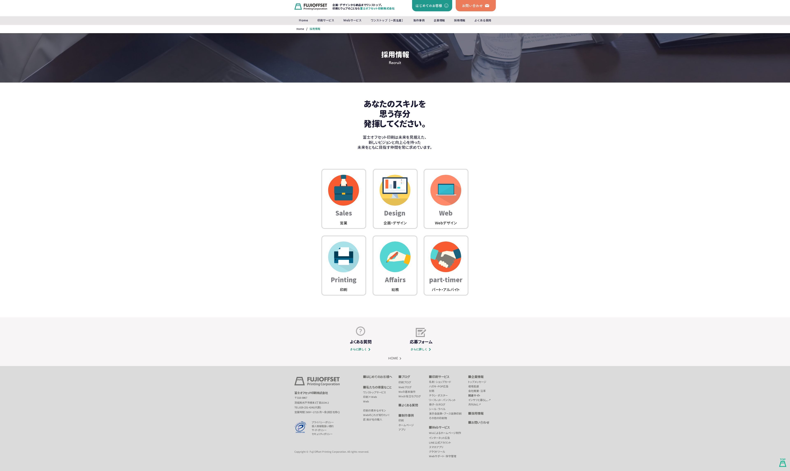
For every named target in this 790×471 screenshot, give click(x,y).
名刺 (431, 382)
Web (366, 401)
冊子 (431, 404)
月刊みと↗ (474, 404)
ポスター (443, 395)
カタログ (440, 404)
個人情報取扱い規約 (323, 426)
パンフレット (449, 400)
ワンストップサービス (374, 392)
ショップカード (443, 382)
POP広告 (443, 386)
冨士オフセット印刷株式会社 (311, 393)
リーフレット (435, 400)
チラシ (432, 395)
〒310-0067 (300, 398)
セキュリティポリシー (322, 434)
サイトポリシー (319, 430)
